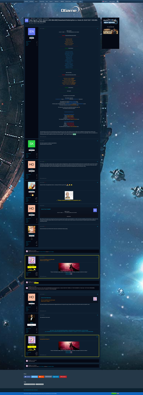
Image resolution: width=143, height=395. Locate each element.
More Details (114, 393)
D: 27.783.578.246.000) (39, 384)
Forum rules (68, 273)
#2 (97, 140)
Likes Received (28, 41)
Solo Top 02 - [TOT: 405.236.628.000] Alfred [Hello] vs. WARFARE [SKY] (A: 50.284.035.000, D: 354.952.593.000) (69, 330)
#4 (97, 182)
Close (118, 393)
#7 (97, 257)
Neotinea (30, 250)
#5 (97, 205)
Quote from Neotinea (46, 297)
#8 (97, 294)
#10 (97, 336)
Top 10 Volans (51, 251)
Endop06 (31, 23)
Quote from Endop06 (46, 209)
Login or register (112, 1)
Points (27, 42)
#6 (97, 226)
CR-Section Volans (42, 251)
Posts (27, 45)
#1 (97, 28)
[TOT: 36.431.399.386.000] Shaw (29, 384)
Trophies (27, 156)
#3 (97, 161)
